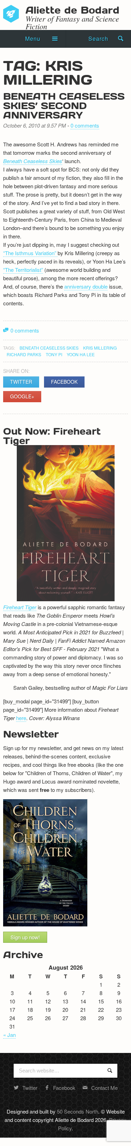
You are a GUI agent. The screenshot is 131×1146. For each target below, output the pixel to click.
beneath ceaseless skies (49, 348)
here (21, 717)
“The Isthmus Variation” (30, 253)
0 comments (85, 125)
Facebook (64, 381)
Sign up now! (25, 937)
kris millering (100, 348)
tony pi (54, 354)
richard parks (24, 354)
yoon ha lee (81, 354)
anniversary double (86, 286)
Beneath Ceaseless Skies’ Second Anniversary (64, 105)
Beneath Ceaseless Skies (32, 161)
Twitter (21, 381)
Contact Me (104, 1087)
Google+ (22, 396)
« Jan (9, 1034)
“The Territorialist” (23, 269)
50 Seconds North (77, 1111)
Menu (33, 39)
